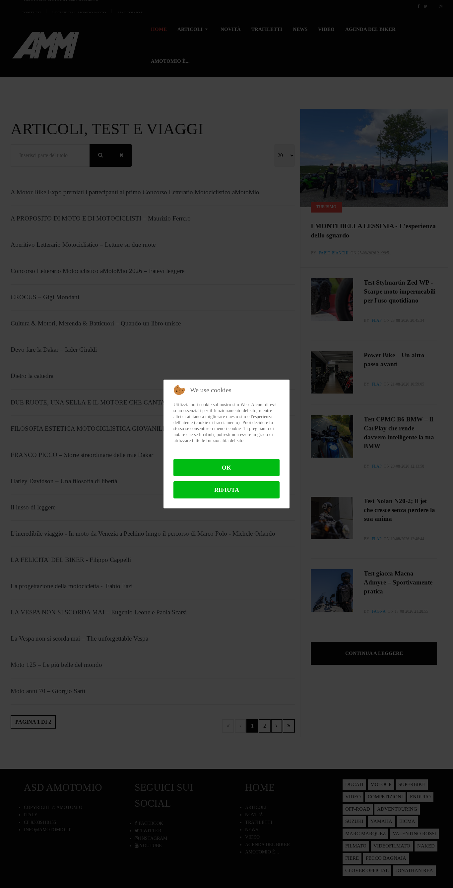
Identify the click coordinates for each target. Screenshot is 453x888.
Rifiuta (226, 490)
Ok (226, 467)
